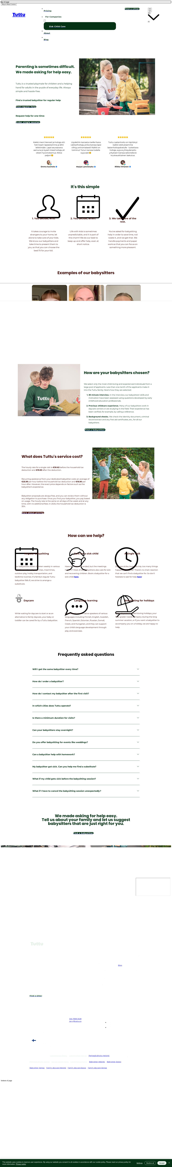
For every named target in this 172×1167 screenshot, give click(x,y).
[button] (79, 17)
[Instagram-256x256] (109, 1022)
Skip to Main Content (9, 4)
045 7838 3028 (75, 1019)
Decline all (150, 1163)
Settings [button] (140, 1163)
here (76, 577)
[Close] (169, 1163)
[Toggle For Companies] (45, 21)
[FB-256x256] (109, 1027)
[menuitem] (153, 16)
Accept (161, 1163)
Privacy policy (21, 1164)
